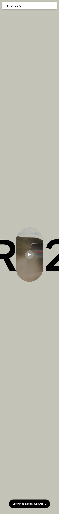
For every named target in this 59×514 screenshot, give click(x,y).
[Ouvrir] (52, 5)
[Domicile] (13, 6)
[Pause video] (29, 254)
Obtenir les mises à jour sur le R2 (30, 503)
